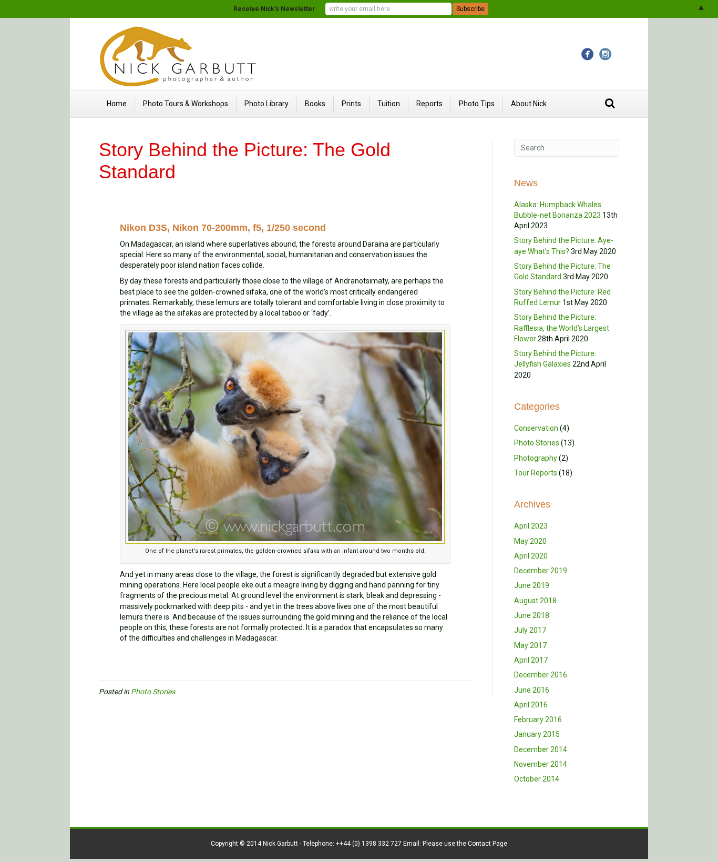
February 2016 (538, 719)
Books (315, 103)
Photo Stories (153, 691)
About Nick (529, 103)
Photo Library (266, 103)
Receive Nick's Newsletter (274, 9)
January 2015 (537, 734)
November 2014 (540, 764)
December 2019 (540, 570)
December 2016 (540, 675)
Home (117, 103)
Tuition (388, 103)
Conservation (536, 428)
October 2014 (536, 779)
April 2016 (531, 705)
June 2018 (531, 615)
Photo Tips (477, 103)
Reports (429, 103)
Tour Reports (535, 473)
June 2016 (531, 690)
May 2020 (530, 541)
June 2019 (531, 585)
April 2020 (531, 556)
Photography (535, 458)
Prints (351, 103)
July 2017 (530, 630)
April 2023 (531, 526)
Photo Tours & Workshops (185, 103)
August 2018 (535, 600)
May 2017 (530, 645)
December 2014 (540, 749)
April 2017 (531, 660)
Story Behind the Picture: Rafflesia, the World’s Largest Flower (561, 328)
